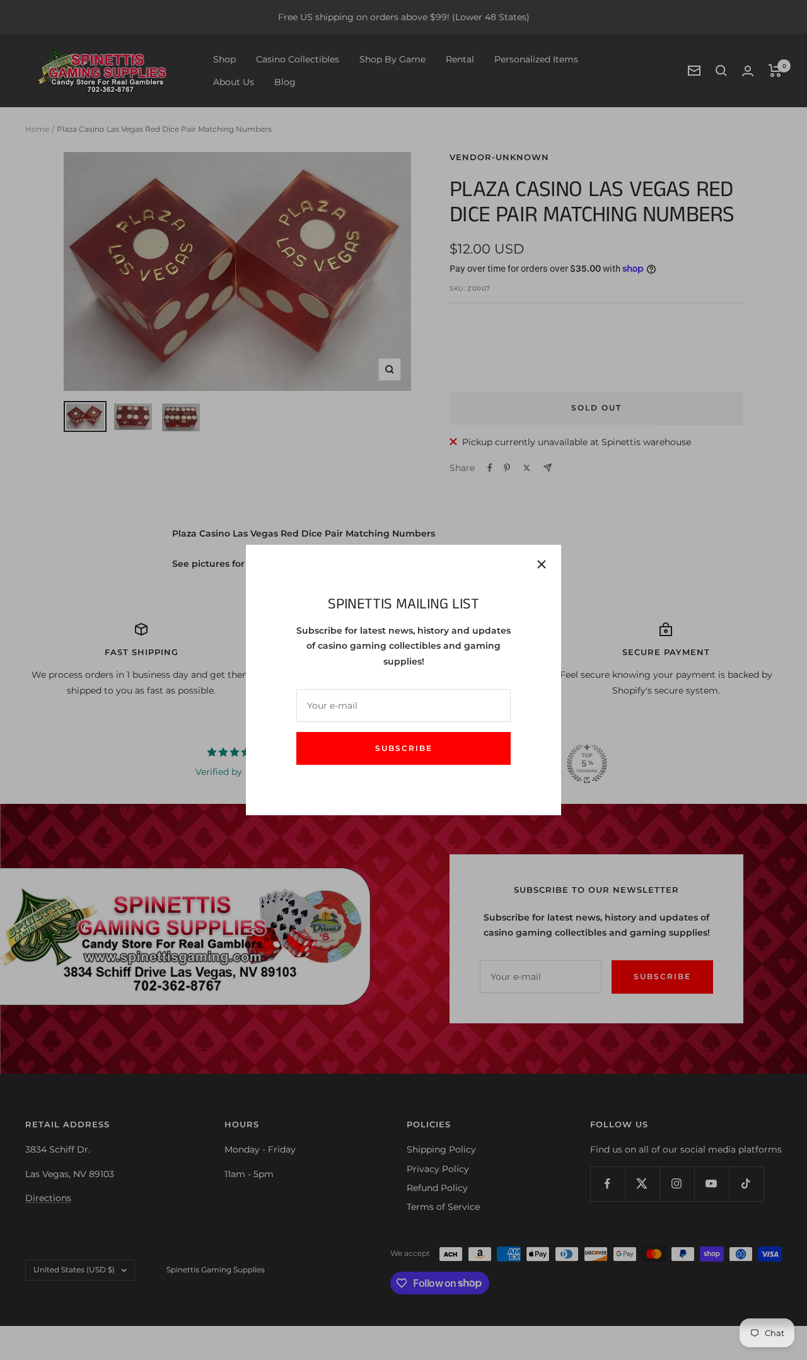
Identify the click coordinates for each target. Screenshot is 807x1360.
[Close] (541, 564)
